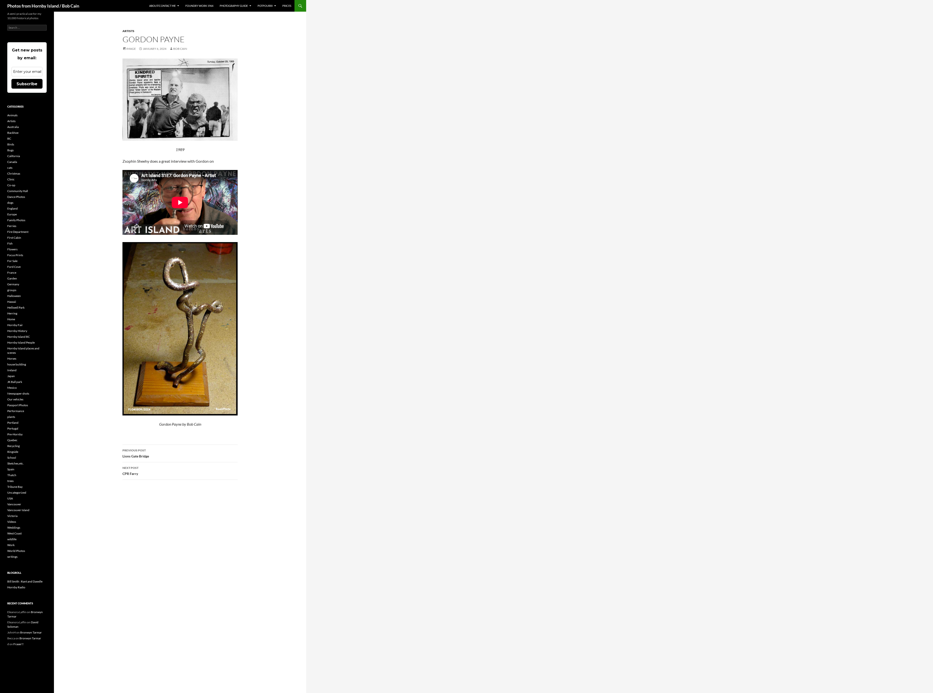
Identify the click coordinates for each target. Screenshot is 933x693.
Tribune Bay (15, 487)
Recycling (13, 446)
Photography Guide (234, 5)
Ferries (11, 226)
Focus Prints (15, 255)
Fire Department (17, 232)
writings (12, 556)
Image (131, 49)
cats (9, 167)
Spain (10, 469)
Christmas (13, 173)
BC (9, 138)
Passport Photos (17, 405)
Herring (12, 313)
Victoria (12, 516)
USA (10, 498)
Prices (286, 5)
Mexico (12, 387)
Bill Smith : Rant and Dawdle (25, 581)
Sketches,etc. (15, 463)
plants (11, 417)
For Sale (12, 261)
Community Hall (17, 191)
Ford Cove (14, 267)
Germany (13, 284)
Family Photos (16, 220)
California (13, 156)
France (11, 272)
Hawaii (11, 302)
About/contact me (162, 5)
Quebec (12, 440)
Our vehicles (15, 399)
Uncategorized (16, 492)
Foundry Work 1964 (199, 5)
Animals (12, 115)
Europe (12, 214)
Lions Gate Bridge (135, 453)
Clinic (11, 179)
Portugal (12, 428)
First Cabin (14, 237)
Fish (10, 243)
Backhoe (12, 133)
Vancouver (14, 504)
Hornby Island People (21, 342)
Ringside (12, 452)
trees (10, 481)
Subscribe (27, 84)
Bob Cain (180, 49)
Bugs (10, 150)
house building (16, 364)
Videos (11, 522)
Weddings (13, 527)
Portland (12, 422)
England (12, 208)
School (11, 457)
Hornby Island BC (18, 336)
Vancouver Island (18, 510)
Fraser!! (18, 644)
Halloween (14, 296)
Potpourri (265, 5)
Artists (128, 31)
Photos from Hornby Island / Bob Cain (43, 5)
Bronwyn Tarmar (31, 632)
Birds (10, 144)
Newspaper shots (18, 393)
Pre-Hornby (15, 434)
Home (11, 319)
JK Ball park (14, 382)
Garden (12, 278)
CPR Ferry (130, 471)
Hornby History (17, 331)
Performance (15, 411)
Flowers (12, 249)
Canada (12, 162)
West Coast (14, 533)
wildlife (12, 539)
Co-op (11, 185)
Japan (11, 376)
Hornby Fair (15, 325)
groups (11, 290)
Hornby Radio (16, 587)
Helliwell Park (16, 307)
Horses (11, 358)
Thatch (11, 475)
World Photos (16, 551)
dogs (10, 202)
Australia (13, 127)
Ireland (12, 370)
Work (11, 545)
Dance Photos (16, 197)
